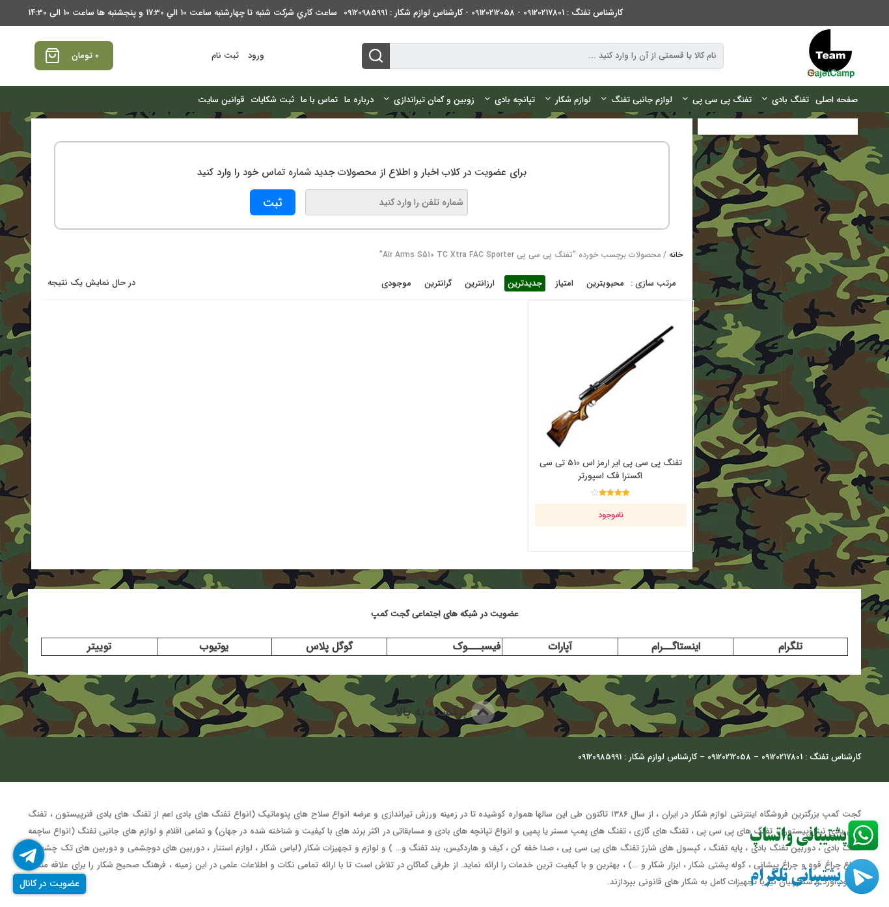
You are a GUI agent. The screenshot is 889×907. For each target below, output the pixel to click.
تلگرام (790, 646)
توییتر (99, 646)
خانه (676, 255)
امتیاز (564, 283)
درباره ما (359, 100)
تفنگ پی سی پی (722, 100)
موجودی (396, 283)
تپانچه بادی (515, 100)
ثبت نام (225, 55)
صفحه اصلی (836, 100)
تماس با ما (319, 100)
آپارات (560, 646)
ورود (256, 55)
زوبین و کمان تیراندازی (434, 100)
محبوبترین (605, 283)
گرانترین (438, 283)
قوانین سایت (221, 100)
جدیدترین (525, 283)
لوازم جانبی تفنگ (641, 100)
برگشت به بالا (433, 712)
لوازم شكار (573, 100)
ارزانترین (480, 283)
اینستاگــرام (675, 646)
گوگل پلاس (329, 646)
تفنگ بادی (790, 100)
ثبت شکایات (272, 100)
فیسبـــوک (477, 646)
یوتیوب (214, 646)
